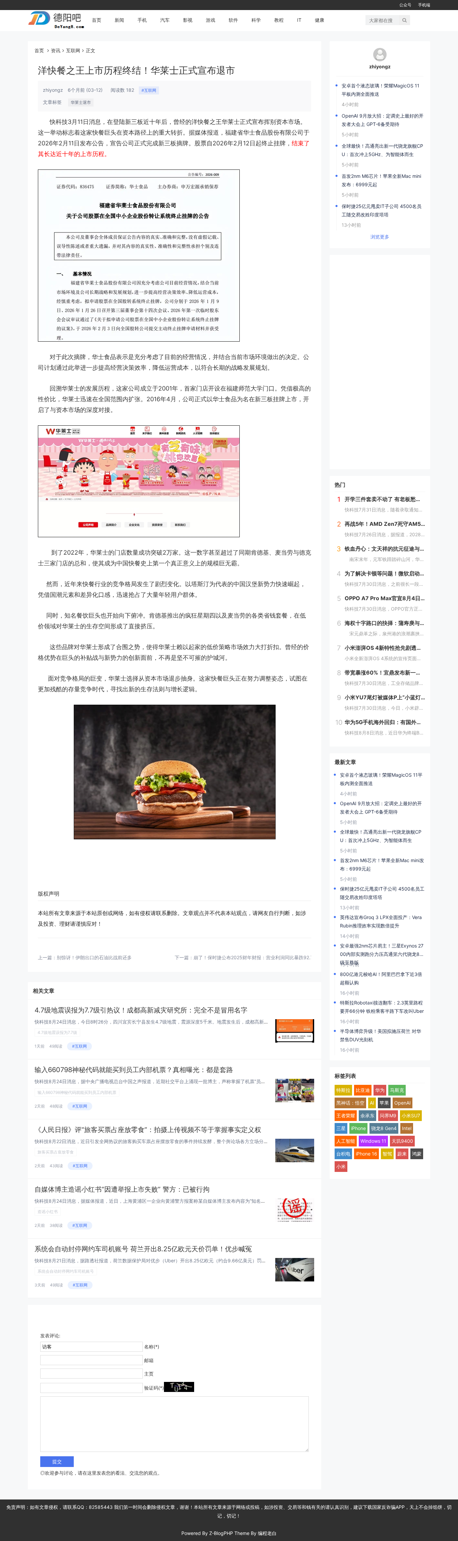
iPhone (358, 1128)
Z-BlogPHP (221, 1533)
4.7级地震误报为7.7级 (57, 1032)
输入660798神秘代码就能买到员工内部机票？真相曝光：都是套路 (134, 1070)
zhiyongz (380, 66)
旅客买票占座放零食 (56, 1151)
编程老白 (267, 1533)
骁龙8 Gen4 (384, 1128)
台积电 (343, 1154)
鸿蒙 (416, 1154)
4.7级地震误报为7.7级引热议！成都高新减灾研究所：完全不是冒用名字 (141, 1010)
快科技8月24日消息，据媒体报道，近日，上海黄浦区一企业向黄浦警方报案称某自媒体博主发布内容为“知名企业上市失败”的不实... (172, 1201)
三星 (341, 1128)
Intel (406, 1128)
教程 (279, 20)
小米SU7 (411, 1115)
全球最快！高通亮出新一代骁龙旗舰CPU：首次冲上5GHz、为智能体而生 (382, 150)
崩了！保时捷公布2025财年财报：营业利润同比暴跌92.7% (255, 957)
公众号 (405, 4)
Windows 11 (373, 1141)
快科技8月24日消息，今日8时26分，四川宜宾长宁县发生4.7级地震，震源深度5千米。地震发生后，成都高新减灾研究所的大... (168, 1022)
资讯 (55, 50)
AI (372, 1103)
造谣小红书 (48, 1211)
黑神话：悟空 (350, 1103)
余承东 (367, 1115)
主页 (149, 1374)
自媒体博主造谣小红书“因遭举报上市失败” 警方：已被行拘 (122, 1189)
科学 (256, 20)
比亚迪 (363, 1090)
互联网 (73, 50)
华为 (380, 1090)
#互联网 (148, 90)
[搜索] (404, 20)
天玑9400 (402, 1141)
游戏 (210, 20)
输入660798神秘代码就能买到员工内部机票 (77, 1092)
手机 (142, 20)
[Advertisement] (380, 362)
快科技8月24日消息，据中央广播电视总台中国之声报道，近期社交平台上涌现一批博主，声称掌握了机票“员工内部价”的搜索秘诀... (172, 1081)
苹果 (384, 1103)
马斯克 (397, 1090)
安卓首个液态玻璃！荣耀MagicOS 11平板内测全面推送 (380, 90)
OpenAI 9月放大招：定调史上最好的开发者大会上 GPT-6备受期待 (382, 120)
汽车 (165, 20)
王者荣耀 (345, 1115)
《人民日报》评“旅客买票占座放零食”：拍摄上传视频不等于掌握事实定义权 (148, 1130)
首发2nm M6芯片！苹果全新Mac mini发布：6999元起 (381, 180)
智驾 (387, 1154)
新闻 (119, 20)
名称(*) (151, 1346)
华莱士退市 (81, 102)
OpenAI (402, 1103)
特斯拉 (343, 1090)
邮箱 (149, 1360)
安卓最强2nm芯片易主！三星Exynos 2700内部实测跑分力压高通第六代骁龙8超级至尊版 (382, 950)
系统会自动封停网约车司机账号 (66, 1271)
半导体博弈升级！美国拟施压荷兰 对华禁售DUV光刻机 (380, 1035)
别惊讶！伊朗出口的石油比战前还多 (94, 957)
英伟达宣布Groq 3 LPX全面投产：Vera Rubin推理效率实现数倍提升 (381, 921)
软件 (233, 20)
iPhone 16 (366, 1154)
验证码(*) (154, 1388)
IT (299, 20)
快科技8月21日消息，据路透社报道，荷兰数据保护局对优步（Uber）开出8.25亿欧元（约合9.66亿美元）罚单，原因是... (162, 1260)
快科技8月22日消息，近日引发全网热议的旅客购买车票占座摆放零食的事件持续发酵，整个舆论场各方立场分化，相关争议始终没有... (174, 1141)
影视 (187, 20)
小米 (341, 1166)
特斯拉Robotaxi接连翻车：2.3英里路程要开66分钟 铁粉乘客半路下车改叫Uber (382, 1007)
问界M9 (388, 1115)
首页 (96, 20)
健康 (319, 20)
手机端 (424, 4)
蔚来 (402, 1154)
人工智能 (345, 1141)
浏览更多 (379, 236)
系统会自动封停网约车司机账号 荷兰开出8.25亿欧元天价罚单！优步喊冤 (143, 1249)
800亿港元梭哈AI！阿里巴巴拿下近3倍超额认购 (381, 978)
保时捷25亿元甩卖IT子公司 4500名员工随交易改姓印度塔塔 (381, 210)
